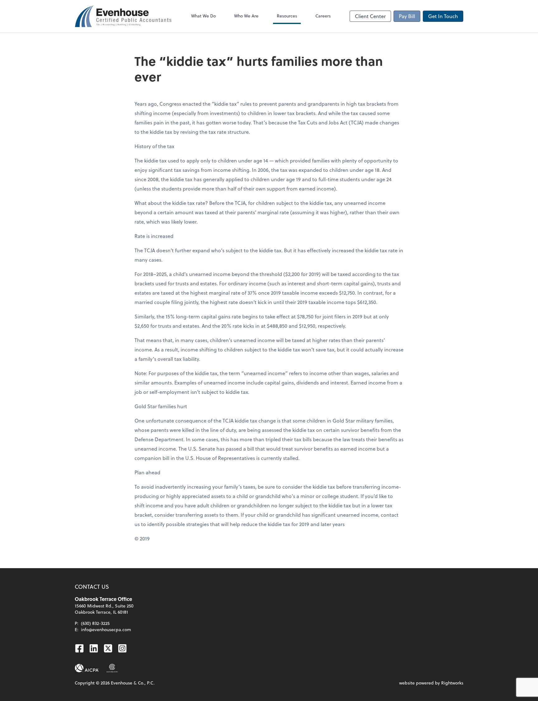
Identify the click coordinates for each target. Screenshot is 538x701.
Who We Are (246, 15)
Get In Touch (443, 16)
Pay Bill (407, 16)
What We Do (203, 15)
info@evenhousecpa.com (106, 629)
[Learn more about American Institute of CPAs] (87, 668)
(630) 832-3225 (95, 623)
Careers (323, 15)
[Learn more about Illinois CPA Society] (112, 668)
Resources (287, 15)
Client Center (370, 16)
